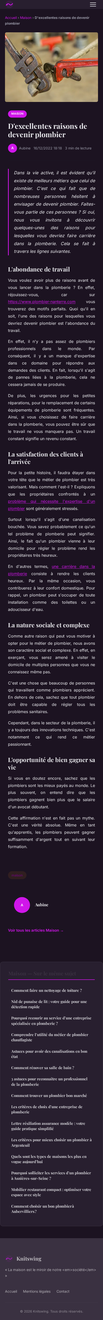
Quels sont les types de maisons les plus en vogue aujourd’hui (48, 1159)
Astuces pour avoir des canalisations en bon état (49, 1054)
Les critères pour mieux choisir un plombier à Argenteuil (51, 1142)
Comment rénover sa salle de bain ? (42, 1067)
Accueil (11, 18)
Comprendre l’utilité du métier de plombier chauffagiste (49, 1037)
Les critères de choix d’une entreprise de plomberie (46, 1109)
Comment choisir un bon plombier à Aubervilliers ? (42, 1209)
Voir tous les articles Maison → (36, 930)
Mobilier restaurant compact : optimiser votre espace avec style (51, 1192)
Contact (63, 1291)
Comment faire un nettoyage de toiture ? (46, 990)
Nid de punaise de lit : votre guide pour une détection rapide (49, 1004)
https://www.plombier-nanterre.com (42, 301)
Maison (26, 18)
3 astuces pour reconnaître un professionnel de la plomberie (49, 1081)
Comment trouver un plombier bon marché (49, 1095)
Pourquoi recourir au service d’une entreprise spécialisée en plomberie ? (51, 1020)
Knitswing (29, 1258)
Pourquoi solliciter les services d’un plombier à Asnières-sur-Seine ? (51, 1175)
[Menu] (93, 4)
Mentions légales (36, 1291)
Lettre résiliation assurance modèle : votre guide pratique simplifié (48, 1126)
